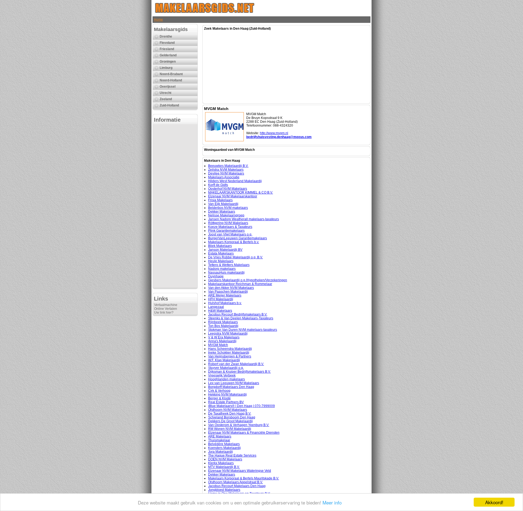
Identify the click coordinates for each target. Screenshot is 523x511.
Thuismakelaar (219, 440)
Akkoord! (494, 502)
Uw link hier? (164, 312)
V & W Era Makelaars (223, 337)
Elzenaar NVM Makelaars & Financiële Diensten (243, 432)
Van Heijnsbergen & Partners (229, 356)
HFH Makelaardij (220, 299)
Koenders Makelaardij (224, 448)
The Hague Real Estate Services (232, 455)
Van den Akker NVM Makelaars (231, 288)
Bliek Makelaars (220, 246)
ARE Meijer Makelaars (224, 295)
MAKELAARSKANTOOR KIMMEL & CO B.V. (240, 192)
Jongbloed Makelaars (224, 490)
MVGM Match (218, 345)
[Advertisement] (175, 205)
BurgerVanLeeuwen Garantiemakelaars (237, 238)
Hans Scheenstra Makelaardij (230, 349)
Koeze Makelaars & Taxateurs (230, 227)
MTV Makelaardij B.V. (224, 467)
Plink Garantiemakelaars (226, 230)
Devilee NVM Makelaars (226, 173)
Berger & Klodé (219, 398)
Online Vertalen (165, 309)
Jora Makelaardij (220, 452)
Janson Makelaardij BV (225, 250)
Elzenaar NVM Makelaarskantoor (232, 196)
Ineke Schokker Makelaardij (228, 352)
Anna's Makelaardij (222, 341)
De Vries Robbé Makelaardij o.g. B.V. (235, 257)
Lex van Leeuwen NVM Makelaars (233, 383)
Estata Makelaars (221, 253)
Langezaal (216, 307)
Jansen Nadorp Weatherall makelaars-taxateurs (243, 219)
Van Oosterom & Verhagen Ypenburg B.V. (238, 425)
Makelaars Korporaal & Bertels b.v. (233, 242)
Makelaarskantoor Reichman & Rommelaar (240, 284)
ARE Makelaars (219, 436)
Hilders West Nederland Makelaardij (235, 181)
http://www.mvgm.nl (274, 133)
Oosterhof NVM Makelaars (227, 189)
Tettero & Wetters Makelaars (229, 265)
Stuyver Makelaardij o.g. (226, 368)
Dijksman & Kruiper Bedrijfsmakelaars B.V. (239, 372)
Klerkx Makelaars (221, 463)
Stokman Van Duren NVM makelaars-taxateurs (242, 330)
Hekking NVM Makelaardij (227, 394)
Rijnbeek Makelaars (223, 322)
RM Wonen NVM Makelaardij (229, 429)
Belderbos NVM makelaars (228, 208)
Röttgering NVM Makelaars (228, 223)
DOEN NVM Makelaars (225, 459)
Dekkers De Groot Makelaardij (230, 421)
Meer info (332, 502)
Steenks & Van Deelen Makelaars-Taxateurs (240, 318)
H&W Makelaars (220, 311)
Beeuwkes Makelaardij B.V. (228, 166)
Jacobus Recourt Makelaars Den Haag (237, 486)
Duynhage (216, 276)
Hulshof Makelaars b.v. (225, 303)
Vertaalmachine (165, 305)
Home (158, 20)
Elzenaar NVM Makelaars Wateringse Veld (239, 471)
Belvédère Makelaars (224, 444)
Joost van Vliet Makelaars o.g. (230, 234)
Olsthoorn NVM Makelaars (227, 410)
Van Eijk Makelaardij (223, 204)
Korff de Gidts (218, 185)
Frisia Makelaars (220, 200)
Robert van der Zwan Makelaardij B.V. (236, 364)
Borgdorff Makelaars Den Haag (231, 387)
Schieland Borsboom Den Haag (231, 417)
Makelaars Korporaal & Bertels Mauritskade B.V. (243, 478)
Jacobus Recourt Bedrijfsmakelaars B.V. (237, 314)
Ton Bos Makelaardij (223, 326)
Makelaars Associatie (223, 177)
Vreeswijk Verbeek (222, 375)
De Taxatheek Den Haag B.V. (229, 413)
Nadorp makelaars (222, 269)
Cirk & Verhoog (219, 391)
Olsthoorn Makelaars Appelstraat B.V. (235, 482)
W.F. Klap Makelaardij (224, 360)
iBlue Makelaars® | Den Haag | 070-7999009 (241, 406)
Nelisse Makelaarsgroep (226, 215)
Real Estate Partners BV (226, 402)
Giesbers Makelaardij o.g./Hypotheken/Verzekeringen (247, 280)
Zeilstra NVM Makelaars (226, 170)
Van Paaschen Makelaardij (228, 291)
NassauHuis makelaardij (226, 272)
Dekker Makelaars (221, 211)
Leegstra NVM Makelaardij (228, 333)
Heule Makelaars (220, 261)
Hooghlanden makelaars (226, 379)
